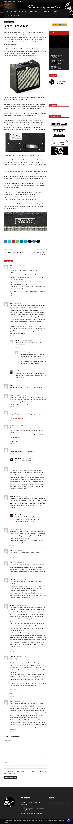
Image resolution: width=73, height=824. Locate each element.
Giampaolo (18, 458)
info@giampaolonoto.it (35, 813)
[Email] (30, 241)
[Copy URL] (38, 241)
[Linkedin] (22, 241)
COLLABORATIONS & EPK (12, 15)
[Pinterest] (13, 241)
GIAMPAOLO (14, 11)
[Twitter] (9, 241)
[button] (67, 11)
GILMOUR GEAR (34, 11)
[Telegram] (26, 241)
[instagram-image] (52, 89)
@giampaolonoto (61, 81)
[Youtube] (67, 803)
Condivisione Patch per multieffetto (40, 253)
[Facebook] (5, 241)
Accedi (19, 1)
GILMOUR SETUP (23, 11)
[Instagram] (54, 803)
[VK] (34, 241)
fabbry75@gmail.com (16, 418)
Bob (11, 266)
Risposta (12, 298)
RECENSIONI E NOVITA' (9, 22)
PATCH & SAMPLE (45, 11)
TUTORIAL (54, 11)
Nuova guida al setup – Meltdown (13, 252)
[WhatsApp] (17, 241)
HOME (7, 11)
